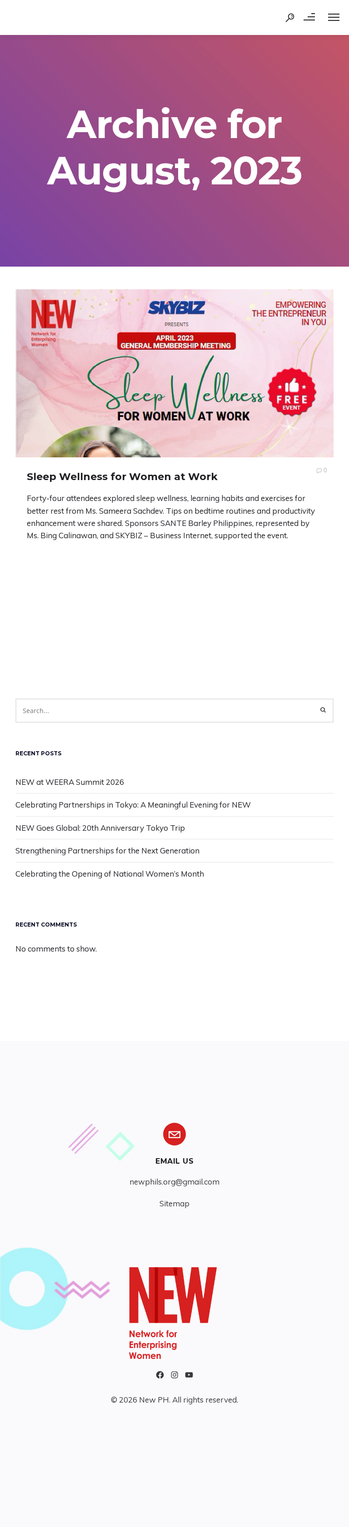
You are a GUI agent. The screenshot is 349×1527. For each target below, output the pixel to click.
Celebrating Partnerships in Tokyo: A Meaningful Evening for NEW (133, 804)
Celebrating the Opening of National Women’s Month (109, 873)
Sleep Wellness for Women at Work (122, 477)
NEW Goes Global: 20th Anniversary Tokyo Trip (100, 828)
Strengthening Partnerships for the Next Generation (107, 850)
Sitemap (174, 1203)
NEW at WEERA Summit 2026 (69, 782)
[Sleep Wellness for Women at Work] (174, 373)
